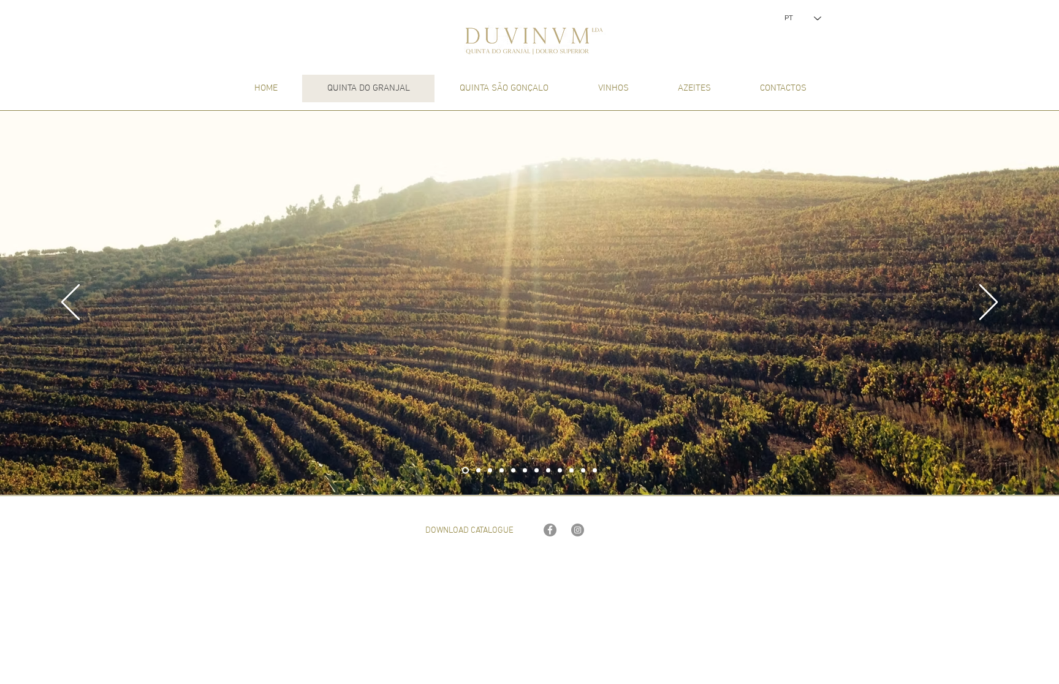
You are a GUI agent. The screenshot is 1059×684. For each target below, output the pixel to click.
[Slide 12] (595, 470)
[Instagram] (577, 530)
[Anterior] (70, 303)
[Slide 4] (501, 470)
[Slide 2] (478, 470)
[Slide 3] (490, 470)
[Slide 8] (548, 470)
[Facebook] (550, 530)
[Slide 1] (465, 470)
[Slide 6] (525, 470)
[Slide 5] (513, 470)
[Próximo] (988, 303)
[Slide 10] (571, 470)
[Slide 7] (536, 470)
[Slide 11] (583, 470)
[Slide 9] (560, 470)
